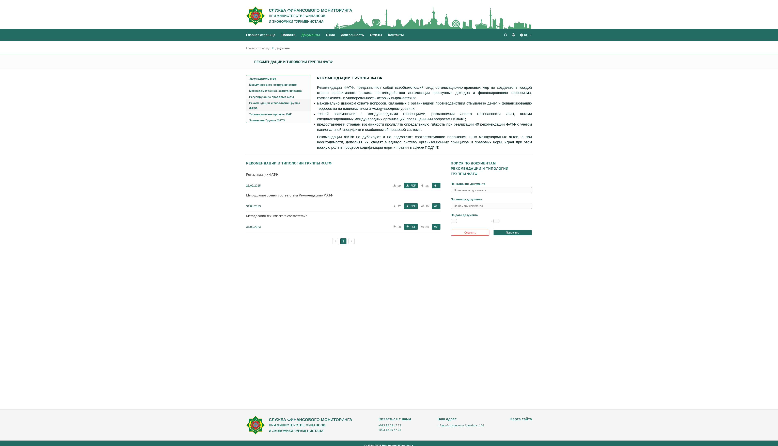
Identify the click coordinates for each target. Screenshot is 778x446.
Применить (512, 232)
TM (526, 42)
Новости (288, 35)
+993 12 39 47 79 (389, 425)
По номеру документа (466, 199)
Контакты (396, 35)
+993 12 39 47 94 (389, 429)
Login (510, 41)
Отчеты (376, 35)
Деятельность (352, 35)
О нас (330, 35)
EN (526, 48)
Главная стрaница (260, 35)
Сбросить (470, 232)
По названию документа (468, 183)
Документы (310, 35)
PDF (413, 185)
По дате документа (464, 215)
